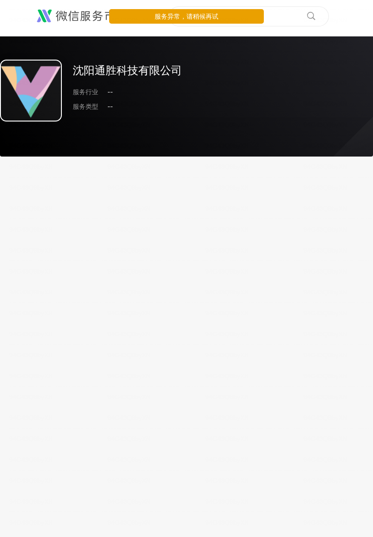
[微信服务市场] (81, 16)
